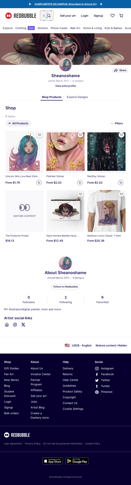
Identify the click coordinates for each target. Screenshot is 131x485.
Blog (7, 385)
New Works (11, 380)
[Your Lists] (112, 16)
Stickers (43, 28)
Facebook (107, 374)
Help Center (70, 380)
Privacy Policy (33, 443)
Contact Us (70, 403)
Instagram (107, 368)
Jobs (34, 401)
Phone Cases (59, 28)
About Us (37, 368)
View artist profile (65, 85)
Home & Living (92, 28)
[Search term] (48, 15)
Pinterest (106, 391)
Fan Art (9, 374)
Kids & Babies (113, 28)
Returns (67, 374)
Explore (8, 28)
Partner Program (36, 382)
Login (7, 401)
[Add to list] (39, 135)
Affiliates (36, 390)
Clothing (24, 28)
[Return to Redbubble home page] (20, 16)
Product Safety (72, 391)
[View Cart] (121, 16)
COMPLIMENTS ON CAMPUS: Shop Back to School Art (65, 4)
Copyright (69, 397)
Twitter (105, 380)
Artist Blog (38, 407)
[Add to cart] (39, 182)
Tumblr (105, 386)
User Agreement (13, 443)
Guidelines (69, 385)
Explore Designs (77, 97)
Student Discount (10, 394)
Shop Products (51, 97)
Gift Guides (11, 368)
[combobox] (46, 15)
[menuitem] (8, 28)
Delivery (68, 368)
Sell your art (39, 396)
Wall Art (75, 28)
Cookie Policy (92, 443)
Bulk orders (11, 413)
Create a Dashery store (40, 415)
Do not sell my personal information (62, 443)
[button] (65, 4)
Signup (8, 407)
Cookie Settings (73, 408)
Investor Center (41, 374)
